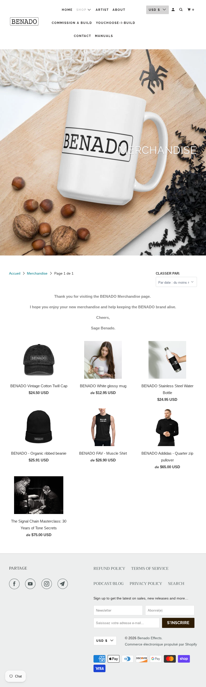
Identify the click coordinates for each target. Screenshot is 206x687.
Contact (82, 36)
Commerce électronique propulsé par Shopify (161, 644)
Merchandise (37, 273)
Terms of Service (150, 568)
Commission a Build (72, 23)
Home (67, 10)
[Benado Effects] (24, 21)
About (119, 10)
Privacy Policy (146, 583)
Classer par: (168, 273)
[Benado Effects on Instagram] (47, 584)
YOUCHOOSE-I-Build (115, 23)
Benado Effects (149, 638)
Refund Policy (109, 568)
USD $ (154, 10)
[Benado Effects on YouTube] (31, 584)
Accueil (14, 273)
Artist (102, 10)
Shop (82, 10)
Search (176, 583)
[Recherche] (181, 10)
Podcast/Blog (108, 583)
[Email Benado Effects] (64, 584)
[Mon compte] (174, 10)
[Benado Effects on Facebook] (15, 584)
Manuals (104, 36)
